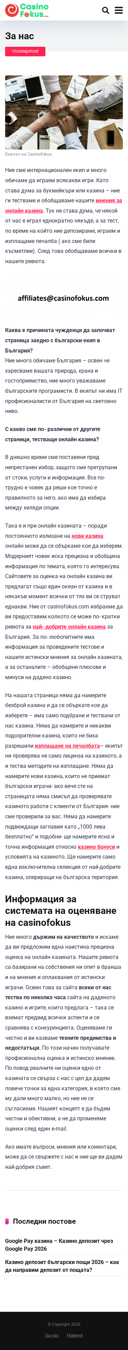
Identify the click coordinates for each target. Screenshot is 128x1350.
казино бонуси (96, 847)
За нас (52, 1335)
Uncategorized (25, 51)
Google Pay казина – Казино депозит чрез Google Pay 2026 (59, 1245)
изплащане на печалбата (67, 746)
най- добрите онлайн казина (69, 626)
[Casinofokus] (26, 9)
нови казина (87, 536)
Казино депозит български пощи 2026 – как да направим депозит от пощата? (62, 1266)
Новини (75, 1335)
